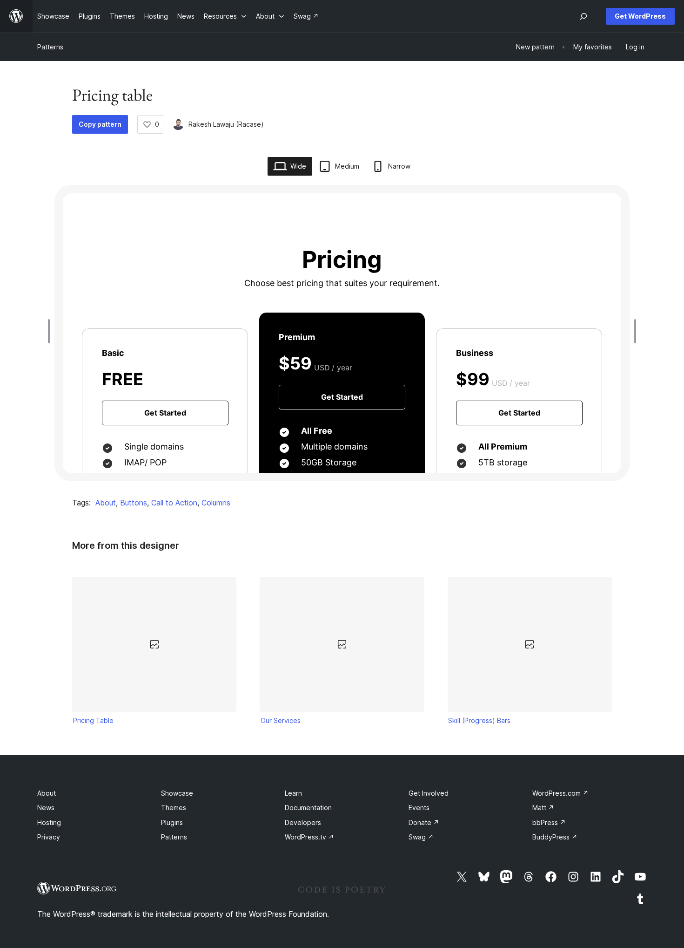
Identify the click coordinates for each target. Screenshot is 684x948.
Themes (173, 808)
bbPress (549, 822)
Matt (543, 808)
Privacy (48, 837)
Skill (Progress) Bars (479, 720)
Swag (421, 837)
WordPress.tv (309, 837)
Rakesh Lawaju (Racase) (226, 124)
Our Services (281, 720)
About (105, 502)
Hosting (49, 822)
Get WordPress (640, 16)
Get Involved (429, 793)
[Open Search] (583, 16)
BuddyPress (554, 837)
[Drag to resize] (51, 331)
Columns (215, 502)
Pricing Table (93, 720)
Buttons (133, 502)
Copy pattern (100, 124)
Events (419, 808)
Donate (424, 822)
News (45, 808)
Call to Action (174, 502)
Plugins (172, 822)
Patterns (50, 47)
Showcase (177, 793)
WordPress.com (560, 793)
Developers (303, 822)
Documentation (308, 808)
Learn (293, 793)
